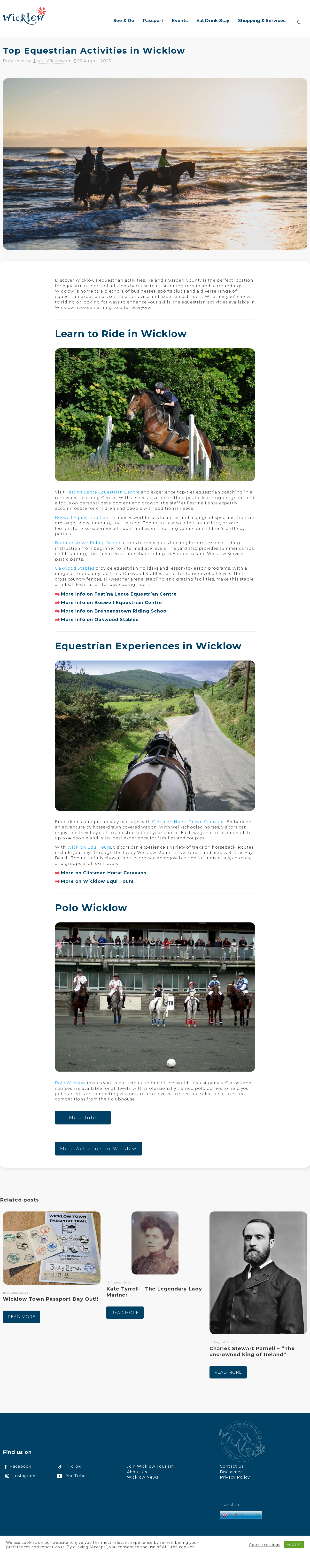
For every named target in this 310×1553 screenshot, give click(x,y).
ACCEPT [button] (294, 1544)
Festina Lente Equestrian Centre (103, 492)
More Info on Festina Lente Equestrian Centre (119, 594)
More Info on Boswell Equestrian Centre (111, 602)
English (235, 1515)
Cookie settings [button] (264, 1545)
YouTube (76, 1475)
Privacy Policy (235, 1477)
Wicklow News (142, 1477)
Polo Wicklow (70, 1083)
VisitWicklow (51, 61)
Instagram (24, 1475)
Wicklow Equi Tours (89, 847)
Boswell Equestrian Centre (85, 517)
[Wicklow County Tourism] (24, 16)
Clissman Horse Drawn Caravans (188, 822)
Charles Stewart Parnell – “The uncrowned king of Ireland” (252, 1351)
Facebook (20, 1466)
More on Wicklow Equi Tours (97, 881)
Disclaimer (231, 1472)
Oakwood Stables (74, 568)
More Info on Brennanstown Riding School (114, 611)
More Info (82, 1117)
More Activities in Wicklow (98, 1148)
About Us (137, 1472)
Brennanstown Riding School (88, 543)
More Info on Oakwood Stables (100, 619)
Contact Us (232, 1466)
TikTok (74, 1466)
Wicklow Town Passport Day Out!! (51, 1299)
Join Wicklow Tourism (150, 1466)
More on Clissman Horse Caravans (103, 873)
